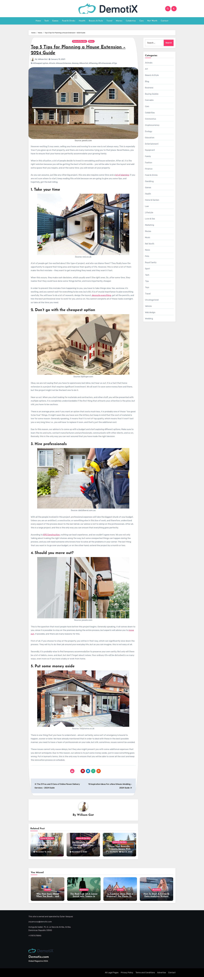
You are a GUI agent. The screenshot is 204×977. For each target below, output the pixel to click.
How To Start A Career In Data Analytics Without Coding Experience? (156, 896)
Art (146, 69)
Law (147, 206)
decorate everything (101, 295)
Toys (147, 287)
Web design (150, 312)
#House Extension (63, 63)
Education (149, 137)
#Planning (93, 63)
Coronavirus (150, 119)
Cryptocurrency (152, 125)
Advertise (161, 972)
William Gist (43, 59)
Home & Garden (79, 41)
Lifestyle (149, 212)
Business (149, 88)
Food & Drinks (68, 21)
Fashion (148, 162)
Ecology (148, 131)
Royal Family (150, 262)
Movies (119, 21)
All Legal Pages (111, 972)
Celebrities (131, 21)
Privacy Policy (127, 972)
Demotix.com (38, 957)
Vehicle (148, 306)
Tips (147, 281)
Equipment (150, 150)
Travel (109, 21)
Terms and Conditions (145, 972)
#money (75, 63)
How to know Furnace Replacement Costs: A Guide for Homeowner (47, 845)
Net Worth (152, 21)
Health (82, 21)
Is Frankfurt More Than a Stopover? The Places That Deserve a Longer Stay (120, 896)
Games (55, 21)
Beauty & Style (96, 21)
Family (148, 156)
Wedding (149, 319)
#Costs (52, 63)
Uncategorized (152, 300)
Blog (147, 81)
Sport (147, 269)
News (91, 41)
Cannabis (149, 100)
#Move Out (83, 63)
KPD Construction (51, 534)
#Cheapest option (40, 63)
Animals (148, 63)
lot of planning (122, 175)
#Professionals (104, 63)
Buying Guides (151, 94)
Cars (141, 21)
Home (38, 21)
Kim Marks (41, 848)
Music (147, 237)
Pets (147, 256)
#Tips (114, 63)
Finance (148, 169)
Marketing (149, 225)
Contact (164, 21)
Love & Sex (150, 219)
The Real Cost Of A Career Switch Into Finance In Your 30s (84, 896)
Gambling (149, 181)
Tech (46, 21)
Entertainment (152, 144)
